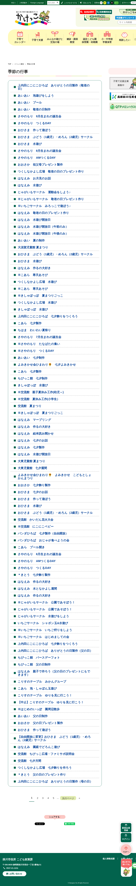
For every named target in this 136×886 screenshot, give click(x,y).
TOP (9, 64)
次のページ (68, 798)
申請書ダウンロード (125, 18)
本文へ (13, 3)
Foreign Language (37, 3)
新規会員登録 (126, 829)
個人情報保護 (109, 859)
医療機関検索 (105, 12)
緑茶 (116, 3)
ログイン (126, 839)
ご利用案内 (23, 3)
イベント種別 (19, 64)
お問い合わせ (15, 874)
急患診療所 (89, 12)
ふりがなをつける (70, 3)
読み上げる (87, 3)
